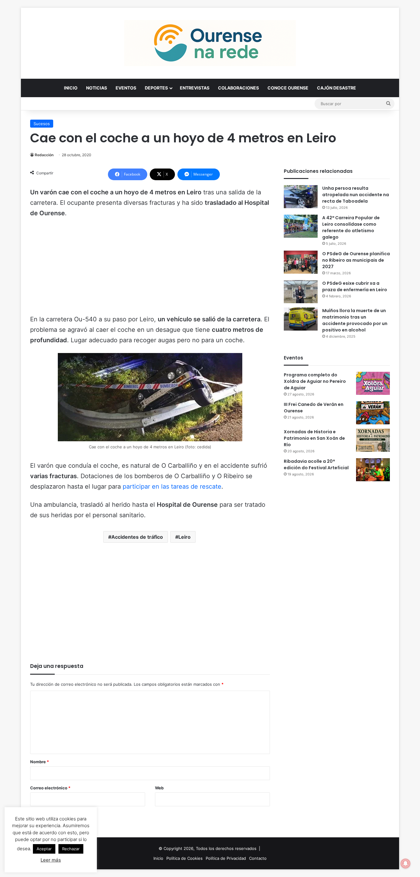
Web (159, 787)
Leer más (51, 860)
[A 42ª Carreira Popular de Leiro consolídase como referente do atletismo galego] (301, 226)
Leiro (184, 537)
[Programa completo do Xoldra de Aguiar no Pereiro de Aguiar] (373, 383)
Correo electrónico (50, 787)
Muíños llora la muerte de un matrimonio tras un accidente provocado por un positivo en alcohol (354, 320)
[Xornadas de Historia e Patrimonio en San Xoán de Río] (373, 440)
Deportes (156, 87)
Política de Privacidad (226, 858)
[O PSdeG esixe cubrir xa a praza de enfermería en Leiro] (301, 291)
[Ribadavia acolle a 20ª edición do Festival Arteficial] (373, 469)
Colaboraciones (238, 87)
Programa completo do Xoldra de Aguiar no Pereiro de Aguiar (315, 381)
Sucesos (42, 123)
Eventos (126, 87)
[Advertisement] (150, 269)
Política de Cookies (184, 858)
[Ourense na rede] (210, 43)
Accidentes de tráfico (137, 537)
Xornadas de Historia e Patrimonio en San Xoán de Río (314, 438)
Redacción (44, 155)
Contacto (258, 858)
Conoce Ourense (287, 87)
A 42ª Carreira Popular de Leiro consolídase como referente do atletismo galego (351, 227)
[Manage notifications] (405, 863)
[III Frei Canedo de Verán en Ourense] (373, 412)
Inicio (70, 87)
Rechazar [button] (71, 848)
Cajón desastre (336, 87)
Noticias (96, 87)
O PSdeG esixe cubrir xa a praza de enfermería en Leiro (354, 286)
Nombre (39, 761)
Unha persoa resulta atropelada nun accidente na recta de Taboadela (355, 194)
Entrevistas (194, 87)
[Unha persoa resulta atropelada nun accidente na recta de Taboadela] (301, 196)
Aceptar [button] (44, 848)
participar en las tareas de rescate (172, 486)
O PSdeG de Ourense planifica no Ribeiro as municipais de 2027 (356, 260)
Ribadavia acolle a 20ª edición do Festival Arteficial (316, 464)
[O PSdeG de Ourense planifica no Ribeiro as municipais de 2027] (301, 262)
